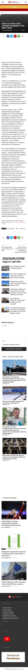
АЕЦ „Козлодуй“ (10, 228)
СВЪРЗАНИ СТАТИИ (13, 258)
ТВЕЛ (17, 228)
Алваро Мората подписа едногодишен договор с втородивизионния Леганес (11, 523)
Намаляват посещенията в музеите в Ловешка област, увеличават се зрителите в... (14, 554)
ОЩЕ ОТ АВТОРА (11, 261)
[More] (22, 36)
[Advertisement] (14, 50)
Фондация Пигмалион (8, 614)
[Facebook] (8, 36)
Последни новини (6, 518)
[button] (2, 2)
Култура (3, 549)
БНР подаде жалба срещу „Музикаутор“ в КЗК (7, 248)
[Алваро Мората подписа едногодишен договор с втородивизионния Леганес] (14, 510)
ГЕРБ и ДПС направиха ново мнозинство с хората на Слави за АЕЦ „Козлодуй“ (18, 275)
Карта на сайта (20, 669)
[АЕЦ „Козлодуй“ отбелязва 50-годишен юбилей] (5, 268)
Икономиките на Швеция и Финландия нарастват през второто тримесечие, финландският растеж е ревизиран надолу (14, 379)
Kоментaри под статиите (9, 615)
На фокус (3, 21)
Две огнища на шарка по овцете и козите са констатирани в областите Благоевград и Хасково (14, 457)
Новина (8, 21)
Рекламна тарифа (7, 610)
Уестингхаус (22, 228)
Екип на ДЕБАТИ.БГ (7, 30)
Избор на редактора (4, 302)
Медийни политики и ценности (10, 618)
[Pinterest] (15, 36)
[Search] (26, 2)
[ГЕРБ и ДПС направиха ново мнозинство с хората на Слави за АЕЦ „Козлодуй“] (5, 276)
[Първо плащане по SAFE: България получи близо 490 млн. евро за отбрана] (14, 571)
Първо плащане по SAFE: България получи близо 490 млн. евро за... (13, 583)
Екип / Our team (6, 609)
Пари (7, 12)
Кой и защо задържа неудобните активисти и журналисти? (12, 402)
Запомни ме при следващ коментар (11, 344)
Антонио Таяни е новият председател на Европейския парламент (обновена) (20, 249)
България (4, 270)
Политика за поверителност (10, 617)
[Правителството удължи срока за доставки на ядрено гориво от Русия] (5, 283)
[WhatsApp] (18, 36)
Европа (3, 579)
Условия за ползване (8, 612)
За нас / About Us (7, 607)
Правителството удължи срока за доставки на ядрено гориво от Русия (18, 283)
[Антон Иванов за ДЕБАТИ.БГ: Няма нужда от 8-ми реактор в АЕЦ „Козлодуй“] (5, 300)
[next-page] (5, 317)
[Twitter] (11, 36)
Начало (2, 12)
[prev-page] (3, 317)
